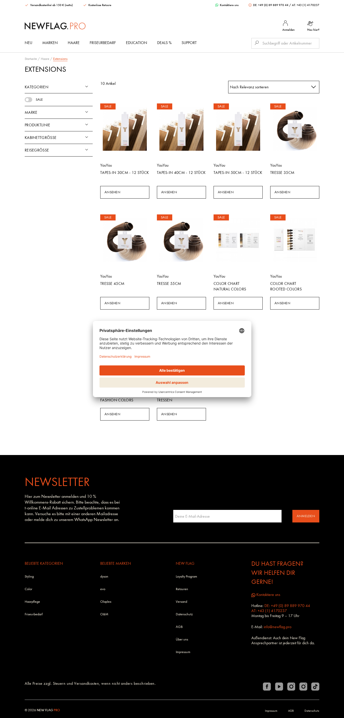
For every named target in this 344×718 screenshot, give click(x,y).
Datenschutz (184, 614)
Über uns (182, 639)
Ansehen (112, 192)
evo (102, 589)
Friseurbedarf (103, 42)
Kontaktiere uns (228, 5)
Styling (29, 576)
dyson (104, 576)
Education (136, 42)
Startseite (31, 59)
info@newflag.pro (277, 626)
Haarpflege (32, 601)
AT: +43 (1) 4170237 (305, 5)
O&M (104, 614)
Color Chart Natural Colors (230, 286)
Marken (50, 42)
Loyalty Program (186, 576)
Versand (181, 601)
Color (28, 589)
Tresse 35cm (282, 172)
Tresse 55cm (169, 283)
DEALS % (164, 42)
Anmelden (306, 516)
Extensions (60, 59)
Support (189, 42)
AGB (179, 627)
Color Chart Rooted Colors (286, 286)
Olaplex (105, 601)
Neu (28, 42)
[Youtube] (279, 687)
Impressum (183, 652)
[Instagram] (291, 687)
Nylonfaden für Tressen (173, 397)
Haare (74, 42)
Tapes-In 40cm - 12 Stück (181, 172)
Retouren (182, 589)
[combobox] (274, 87)
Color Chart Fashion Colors (116, 397)
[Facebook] (267, 687)
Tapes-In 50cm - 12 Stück (238, 172)
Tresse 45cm (112, 283)
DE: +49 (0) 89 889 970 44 (270, 5)
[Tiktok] (315, 687)
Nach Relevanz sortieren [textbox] (249, 87)
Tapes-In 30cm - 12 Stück (124, 172)
